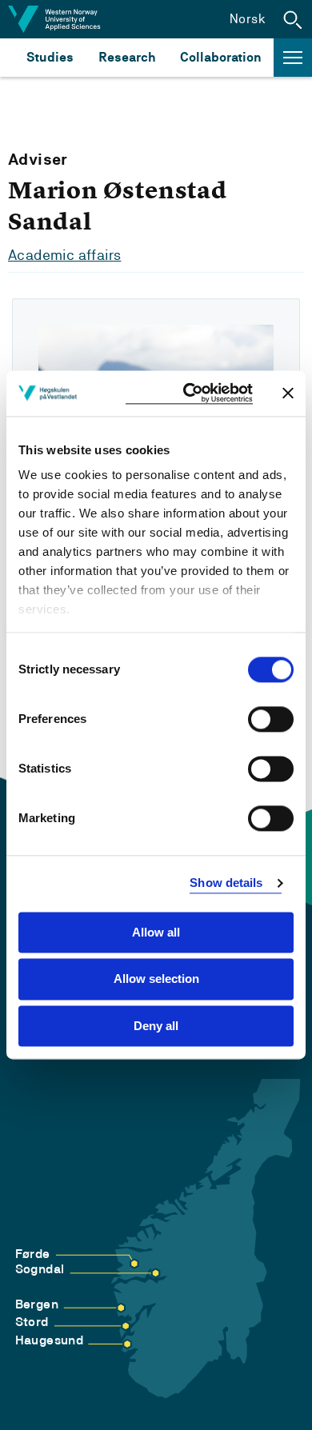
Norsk (248, 18)
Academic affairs (64, 254)
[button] (293, 19)
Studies (50, 57)
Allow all (156, 932)
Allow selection (156, 979)
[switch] (271, 719)
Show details (226, 882)
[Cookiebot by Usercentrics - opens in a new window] (189, 393)
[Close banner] (288, 393)
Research (126, 57)
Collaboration (221, 57)
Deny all (156, 1026)
